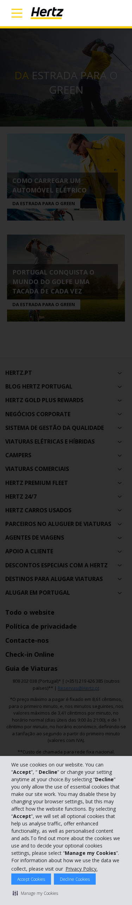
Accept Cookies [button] (31, 879)
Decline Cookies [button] (75, 879)
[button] (35, 893)
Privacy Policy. (81, 868)
